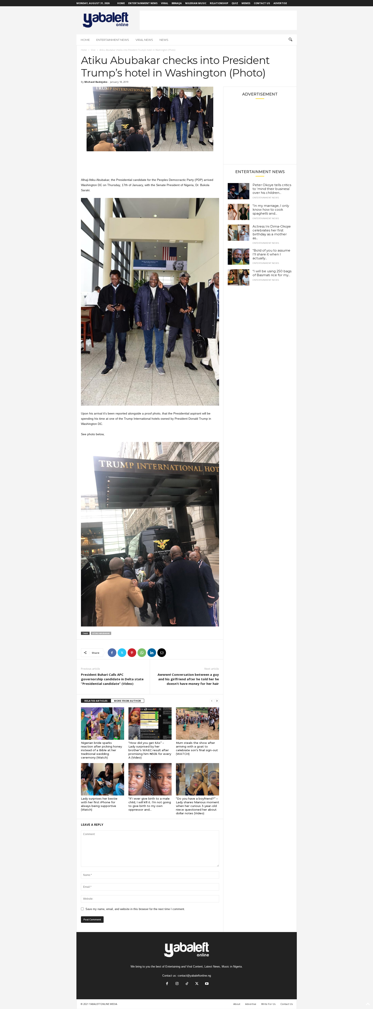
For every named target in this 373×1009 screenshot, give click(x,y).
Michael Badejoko (95, 81)
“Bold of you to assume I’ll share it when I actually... (271, 254)
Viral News (144, 39)
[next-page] (217, 701)
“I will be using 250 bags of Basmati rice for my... (272, 273)
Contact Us (262, 3)
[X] (122, 652)
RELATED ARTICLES (95, 700)
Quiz (235, 3)
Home (121, 3)
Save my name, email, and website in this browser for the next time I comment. (135, 909)
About (236, 1004)
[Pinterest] (132, 652)
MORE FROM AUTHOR (127, 700)
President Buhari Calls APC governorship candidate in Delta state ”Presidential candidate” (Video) (112, 679)
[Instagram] (177, 984)
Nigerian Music (195, 3)
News (164, 39)
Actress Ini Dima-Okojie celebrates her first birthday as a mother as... (272, 232)
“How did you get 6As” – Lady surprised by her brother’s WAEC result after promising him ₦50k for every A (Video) (149, 750)
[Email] (161, 652)
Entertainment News (143, 3)
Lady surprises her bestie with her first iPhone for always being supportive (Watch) (99, 804)
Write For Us (268, 1004)
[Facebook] (112, 652)
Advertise (280, 3)
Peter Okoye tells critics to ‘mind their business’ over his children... (272, 189)
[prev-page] (212, 701)
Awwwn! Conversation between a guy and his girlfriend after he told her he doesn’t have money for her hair (188, 679)
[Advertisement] (218, 20)
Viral (164, 3)
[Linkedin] (151, 652)
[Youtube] (206, 984)
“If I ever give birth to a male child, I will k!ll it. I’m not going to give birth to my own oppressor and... (149, 804)
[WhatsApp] (142, 652)
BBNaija (177, 3)
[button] (290, 40)
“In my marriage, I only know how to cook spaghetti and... (271, 209)
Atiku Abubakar (101, 633)
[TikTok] (187, 984)
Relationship (219, 3)
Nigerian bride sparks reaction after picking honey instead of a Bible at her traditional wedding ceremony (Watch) (101, 750)
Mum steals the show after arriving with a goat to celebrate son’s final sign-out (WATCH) (197, 748)
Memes (246, 3)
